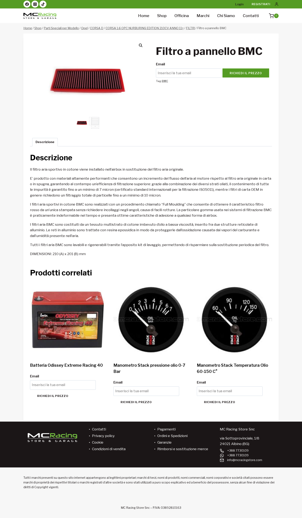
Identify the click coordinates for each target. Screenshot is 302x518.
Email (160, 64)
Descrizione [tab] (45, 142)
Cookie (97, 442)
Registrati (261, 4)
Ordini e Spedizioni (172, 436)
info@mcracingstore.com (244, 460)
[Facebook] (26, 4)
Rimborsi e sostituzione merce (182, 449)
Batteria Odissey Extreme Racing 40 (66, 365)
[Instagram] (34, 4)
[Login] (276, 4)
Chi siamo (226, 15)
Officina (181, 15)
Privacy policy (103, 436)
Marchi (203, 15)
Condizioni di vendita (109, 449)
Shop (162, 15)
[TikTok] (42, 4)
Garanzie (164, 442)
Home (143, 15)
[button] (140, 45)
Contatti (251, 15)
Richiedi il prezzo (246, 73)
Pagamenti (166, 429)
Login (239, 4)
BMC (165, 81)
